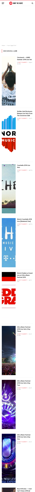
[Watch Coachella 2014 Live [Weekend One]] (9, 242)
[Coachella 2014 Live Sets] (9, 188)
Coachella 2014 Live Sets (23, 166)
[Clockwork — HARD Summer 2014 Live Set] (9, 81)
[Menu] (3, 3)
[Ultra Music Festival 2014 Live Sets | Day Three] (9, 350)
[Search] (32, 3)
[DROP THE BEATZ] (17, 3)
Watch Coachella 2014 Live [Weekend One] (24, 220)
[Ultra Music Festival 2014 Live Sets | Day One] (9, 458)
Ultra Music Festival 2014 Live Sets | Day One (23, 437)
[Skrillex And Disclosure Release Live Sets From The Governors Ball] (9, 134)
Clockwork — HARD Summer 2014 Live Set (24, 58)
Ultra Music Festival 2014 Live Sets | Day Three (23, 329)
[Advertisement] (17, 25)
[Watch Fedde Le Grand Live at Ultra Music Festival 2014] (9, 296)
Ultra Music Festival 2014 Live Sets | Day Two (23, 383)
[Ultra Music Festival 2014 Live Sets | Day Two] (9, 404)
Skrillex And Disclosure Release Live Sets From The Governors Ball (24, 113)
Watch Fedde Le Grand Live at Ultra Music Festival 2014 (24, 275)
